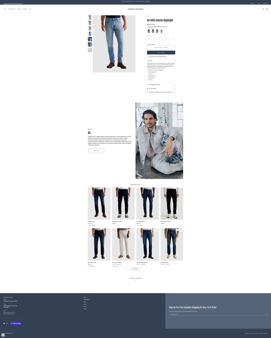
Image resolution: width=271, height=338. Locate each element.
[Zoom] (95, 69)
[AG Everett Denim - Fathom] (94, 266)
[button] (5, 9)
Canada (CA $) (8, 333)
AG (147, 16)
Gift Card (85, 308)
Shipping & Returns (87, 299)
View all (135, 269)
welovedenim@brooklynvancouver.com (16, 3)
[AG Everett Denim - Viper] (99, 244)
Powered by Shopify (262, 333)
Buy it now (161, 52)
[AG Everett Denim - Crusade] (96, 266)
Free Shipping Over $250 (154, 84)
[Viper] (149, 31)
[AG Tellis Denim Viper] (99, 203)
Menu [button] (85, 297)
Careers (85, 304)
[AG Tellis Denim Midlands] (147, 203)
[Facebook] (4, 323)
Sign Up (148, 1)
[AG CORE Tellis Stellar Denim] (123, 203)
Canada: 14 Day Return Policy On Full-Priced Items (160, 92)
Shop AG (96, 150)
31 (148, 39)
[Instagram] (6, 323)
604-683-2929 (6, 3)
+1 (125, 266)
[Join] (266, 314)
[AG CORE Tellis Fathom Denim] (172, 203)
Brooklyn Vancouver (250, 333)
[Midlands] (153, 31)
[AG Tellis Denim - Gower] (157, 31)
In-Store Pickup (152, 88)
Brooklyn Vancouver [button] (8, 297)
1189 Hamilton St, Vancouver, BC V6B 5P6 (10, 301)
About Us (85, 306)
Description (149, 60)
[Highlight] (161, 31)
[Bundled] (99, 266)
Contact (85, 301)
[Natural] (91, 266)
